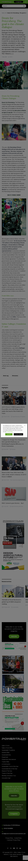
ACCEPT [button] (9, 434)
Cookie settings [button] (18, 434)
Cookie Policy (10, 431)
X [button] (24, 425)
